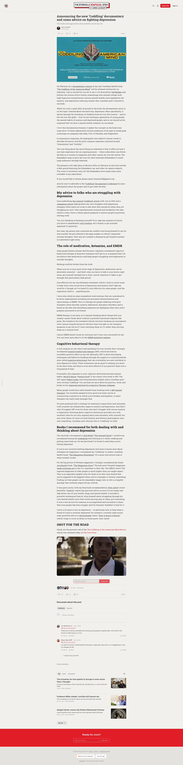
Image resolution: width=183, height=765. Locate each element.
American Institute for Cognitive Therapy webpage (92, 385)
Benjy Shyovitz (66, 640)
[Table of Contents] (2, 382)
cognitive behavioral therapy (81, 351)
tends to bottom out (65, 468)
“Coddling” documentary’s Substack (101, 184)
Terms (96, 751)
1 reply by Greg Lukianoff (71, 655)
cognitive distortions (77, 360)
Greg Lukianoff (66, 27)
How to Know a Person (109, 515)
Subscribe (165, 6)
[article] (91, 685)
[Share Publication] (158, 6)
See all (60, 723)
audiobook (83, 438)
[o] (91, 556)
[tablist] (65, 608)
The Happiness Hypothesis (81, 455)
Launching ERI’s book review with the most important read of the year (80, 712)
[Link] (54, 194)
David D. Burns (69, 376)
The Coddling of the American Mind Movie (106, 529)
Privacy (91, 751)
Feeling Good (83, 376)
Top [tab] (59, 674)
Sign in (175, 6)
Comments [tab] (61, 608)
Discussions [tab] (71, 674)
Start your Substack (86, 756)
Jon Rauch (61, 465)
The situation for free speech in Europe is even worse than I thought (81, 680)
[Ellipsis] (125, 625)
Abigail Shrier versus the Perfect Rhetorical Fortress (80, 710)
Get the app (101, 756)
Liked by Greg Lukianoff (69, 628)
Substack (82, 761)
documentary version (82, 86)
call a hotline (86, 223)
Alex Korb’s (88, 435)
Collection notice (104, 751)
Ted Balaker (116, 92)
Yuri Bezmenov (66, 626)
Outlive (70, 490)
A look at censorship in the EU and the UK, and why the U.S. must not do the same (82, 685)
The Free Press (89, 532)
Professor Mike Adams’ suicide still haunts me (78, 696)
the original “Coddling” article (86, 201)
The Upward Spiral (102, 435)
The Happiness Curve (83, 465)
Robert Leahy (73, 379)
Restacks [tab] (69, 608)
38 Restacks (80, 588)
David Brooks (85, 515)
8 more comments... (63, 664)
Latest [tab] (64, 674)
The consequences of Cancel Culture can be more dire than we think (79, 699)
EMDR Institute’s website (99, 337)
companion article (65, 204)
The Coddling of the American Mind (73, 89)
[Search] (153, 6)
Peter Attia (113, 487)
